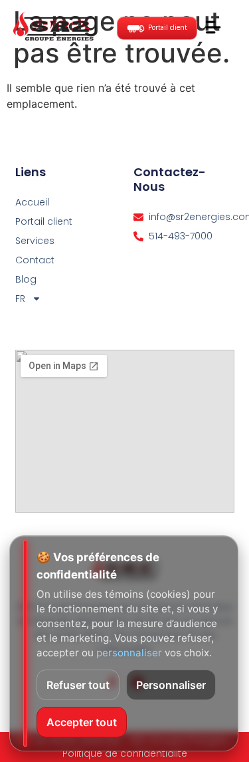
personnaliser (129, 652)
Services (34, 240)
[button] (213, 28)
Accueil (32, 202)
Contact (34, 260)
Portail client (43, 221)
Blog (26, 279)
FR (20, 298)
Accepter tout (81, 722)
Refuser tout (78, 685)
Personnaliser (171, 685)
